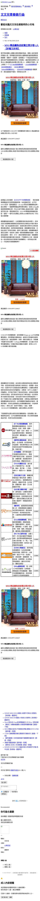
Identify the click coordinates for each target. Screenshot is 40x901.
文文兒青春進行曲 (13, 14)
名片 (5, 37)
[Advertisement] (20, 177)
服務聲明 (20, 874)
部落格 (6, 35)
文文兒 (3, 759)
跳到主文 (4, 20)
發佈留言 (3, 794)
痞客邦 (12, 770)
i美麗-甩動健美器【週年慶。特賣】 (16, 742)
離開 (10, 897)
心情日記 (16, 29)
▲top (2, 779)
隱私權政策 (33, 873)
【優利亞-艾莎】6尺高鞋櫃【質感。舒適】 (18, 745)
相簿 (5, 33)
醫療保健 (15, 775)
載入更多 (3, 782)
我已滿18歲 (4, 897)
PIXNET (9, 873)
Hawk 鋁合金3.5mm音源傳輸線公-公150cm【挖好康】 (21, 722)
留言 (16, 770)
